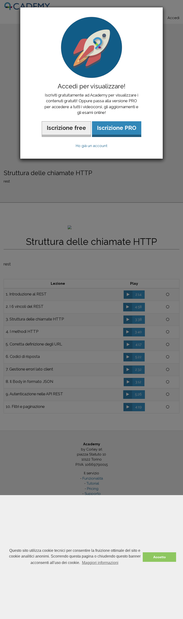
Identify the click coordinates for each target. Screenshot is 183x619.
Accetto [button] (159, 557)
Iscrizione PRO (116, 127)
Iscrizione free (66, 127)
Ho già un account (91, 146)
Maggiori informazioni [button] (100, 563)
